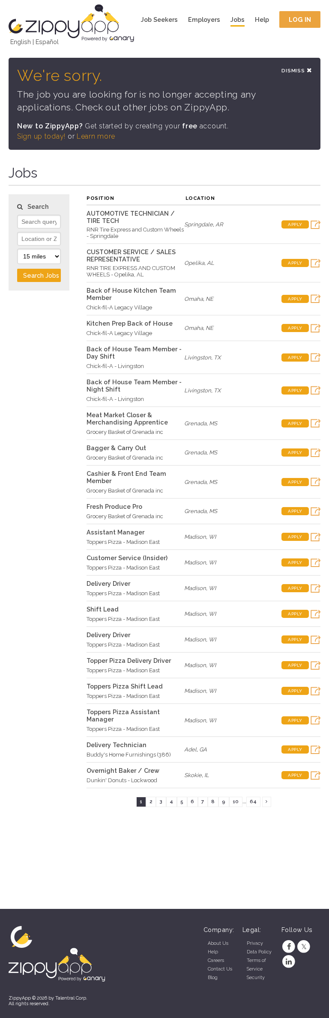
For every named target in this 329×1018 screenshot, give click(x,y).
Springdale (198, 224)
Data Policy (259, 952)
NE (209, 299)
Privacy (255, 943)
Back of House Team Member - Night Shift (134, 385)
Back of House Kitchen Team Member (131, 294)
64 (253, 801)
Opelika (194, 263)
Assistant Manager (115, 532)
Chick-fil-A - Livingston (115, 366)
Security (256, 977)
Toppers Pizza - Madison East (123, 542)
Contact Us (220, 969)
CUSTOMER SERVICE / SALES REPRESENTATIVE (131, 255)
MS (213, 423)
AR (219, 224)
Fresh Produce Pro (114, 506)
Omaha (193, 299)
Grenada (195, 423)
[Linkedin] (288, 961)
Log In (300, 19)
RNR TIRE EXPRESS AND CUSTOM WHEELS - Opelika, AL (131, 271)
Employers (204, 19)
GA (203, 749)
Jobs (237, 19)
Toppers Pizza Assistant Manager (123, 715)
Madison (195, 537)
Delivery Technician (117, 744)
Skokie (193, 775)
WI (212, 537)
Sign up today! (41, 136)
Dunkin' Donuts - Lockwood (122, 780)
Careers (216, 960)
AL (210, 263)
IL (206, 775)
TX (217, 357)
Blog (213, 977)
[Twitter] (303, 946)
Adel (190, 749)
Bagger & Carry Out (116, 447)
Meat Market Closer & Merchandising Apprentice (127, 418)
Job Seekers (159, 19)
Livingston (197, 357)
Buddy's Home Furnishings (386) (129, 754)
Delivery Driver (108, 583)
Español (47, 41)
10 (236, 801)
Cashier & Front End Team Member (126, 477)
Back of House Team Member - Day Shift (134, 352)
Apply (295, 224)
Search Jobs (41, 275)
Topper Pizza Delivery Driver (129, 660)
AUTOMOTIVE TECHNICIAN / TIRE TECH (131, 217)
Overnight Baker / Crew (123, 770)
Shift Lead (103, 609)
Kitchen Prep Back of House (130, 323)
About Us (218, 943)
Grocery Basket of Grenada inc (125, 432)
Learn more (96, 136)
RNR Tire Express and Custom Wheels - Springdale (135, 232)
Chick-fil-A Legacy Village (119, 307)
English (20, 41)
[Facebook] (288, 946)
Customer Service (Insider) (127, 557)
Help (262, 19)
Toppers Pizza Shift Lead (125, 686)
